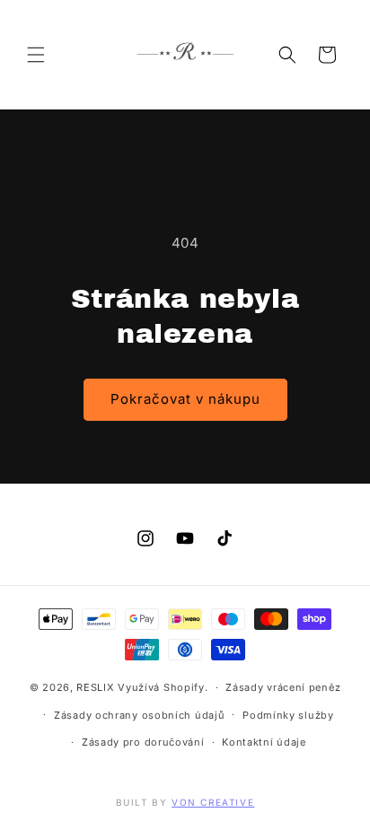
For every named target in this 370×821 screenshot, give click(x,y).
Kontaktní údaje (264, 742)
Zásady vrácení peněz (282, 687)
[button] (36, 54)
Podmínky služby (288, 715)
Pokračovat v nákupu (185, 398)
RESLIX (95, 687)
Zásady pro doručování (143, 742)
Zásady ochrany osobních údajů (139, 715)
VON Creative (213, 802)
